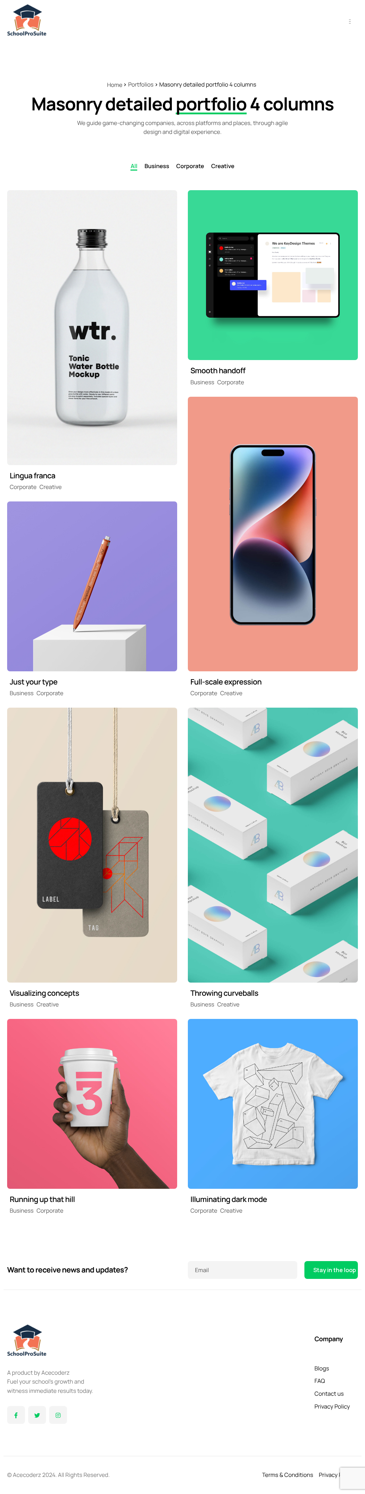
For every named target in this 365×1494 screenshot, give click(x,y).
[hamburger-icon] (350, 21)
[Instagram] (58, 1415)
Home (114, 85)
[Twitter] (37, 1415)
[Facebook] (16, 1415)
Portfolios (140, 84)
